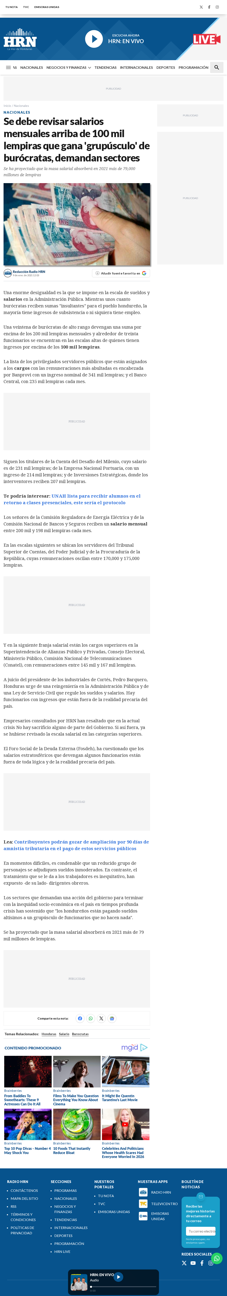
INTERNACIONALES (136, 67)
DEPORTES (166, 67)
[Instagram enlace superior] (217, 7)
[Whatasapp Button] (217, 1258)
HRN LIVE (62, 1251)
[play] (118, 1277)
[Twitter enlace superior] (201, 7)
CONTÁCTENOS (24, 1190)
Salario (64, 1034)
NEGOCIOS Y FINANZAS (66, 67)
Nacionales (21, 105)
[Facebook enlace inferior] (202, 1263)
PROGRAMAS (65, 1190)
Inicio (7, 105)
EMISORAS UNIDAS (46, 7)
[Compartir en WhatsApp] (90, 1018)
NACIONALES (31, 67)
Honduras (49, 1034)
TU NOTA (11, 7)
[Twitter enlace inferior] (184, 1263)
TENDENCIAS (105, 67)
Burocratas (80, 1034)
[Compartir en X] (101, 1018)
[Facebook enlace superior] (209, 7)
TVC (26, 7)
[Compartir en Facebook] (80, 1018)
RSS (13, 1206)
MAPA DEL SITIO (24, 1198)
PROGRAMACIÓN (193, 67)
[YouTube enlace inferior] (193, 1263)
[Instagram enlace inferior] (210, 1263)
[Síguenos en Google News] (112, 1018)
